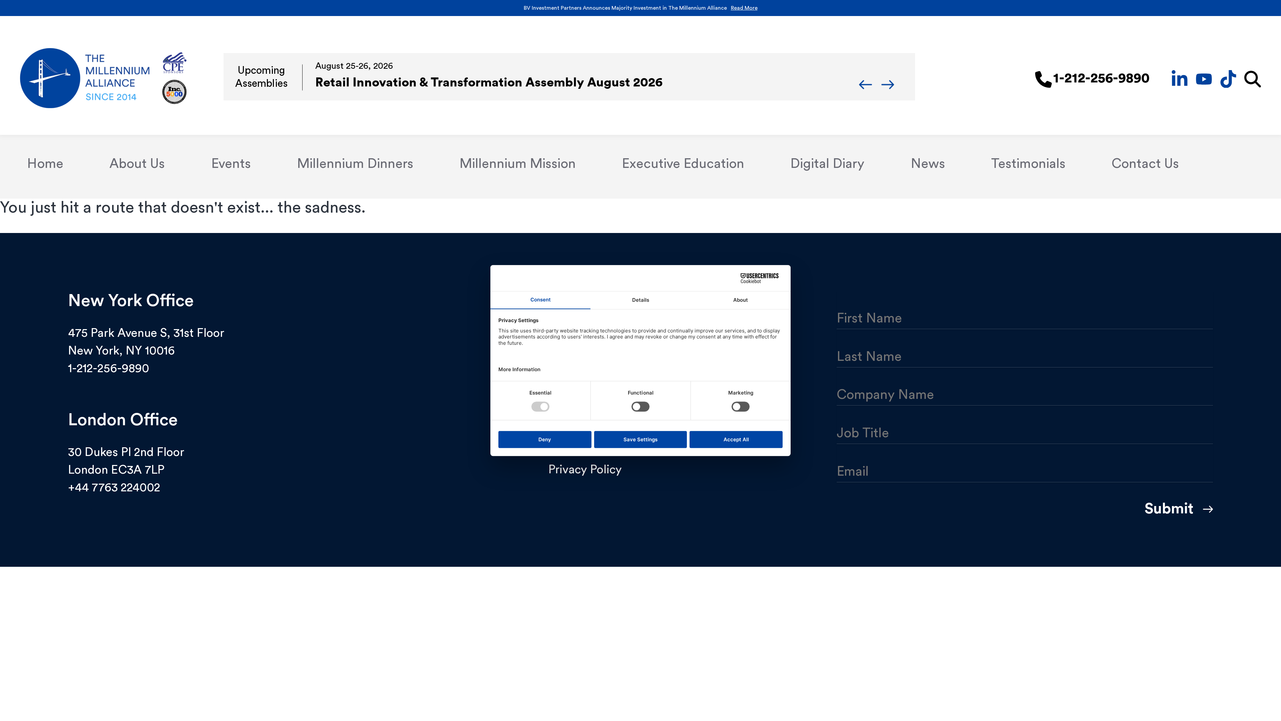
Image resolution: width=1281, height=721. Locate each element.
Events (231, 164)
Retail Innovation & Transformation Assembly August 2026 (489, 82)
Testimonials (1028, 164)
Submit (1169, 508)
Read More (744, 8)
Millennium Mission (517, 164)
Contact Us (1145, 164)
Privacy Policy (585, 470)
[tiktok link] (1228, 78)
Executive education (683, 164)
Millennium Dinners (355, 164)
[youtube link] (1204, 78)
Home (45, 164)
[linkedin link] (1179, 78)
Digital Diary (827, 164)
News (928, 164)
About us (137, 164)
